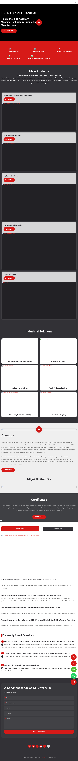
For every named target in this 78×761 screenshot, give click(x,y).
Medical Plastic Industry (20, 388)
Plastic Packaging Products (58, 388)
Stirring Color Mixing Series (13, 225)
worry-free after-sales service (39, 58)
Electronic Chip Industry (58, 361)
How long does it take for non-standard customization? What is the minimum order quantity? (36, 653)
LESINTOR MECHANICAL (19, 13)
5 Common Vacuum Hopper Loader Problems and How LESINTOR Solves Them (28, 580)
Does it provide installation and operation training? (20, 665)
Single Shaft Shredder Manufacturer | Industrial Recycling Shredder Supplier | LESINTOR (31, 608)
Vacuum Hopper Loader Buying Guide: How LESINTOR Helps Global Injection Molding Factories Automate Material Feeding (37, 620)
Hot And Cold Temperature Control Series (18, 95)
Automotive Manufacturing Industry (20, 361)
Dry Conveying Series (11, 176)
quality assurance (13, 58)
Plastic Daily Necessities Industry (20, 415)
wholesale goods (39, 51)
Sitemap (43, 757)
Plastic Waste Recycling (58, 415)
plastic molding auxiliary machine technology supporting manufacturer (19, 22)
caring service (14, 51)
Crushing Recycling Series (12, 135)
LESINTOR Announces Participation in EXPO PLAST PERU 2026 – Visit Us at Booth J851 (31, 595)
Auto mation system (10, 274)
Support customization (64, 51)
